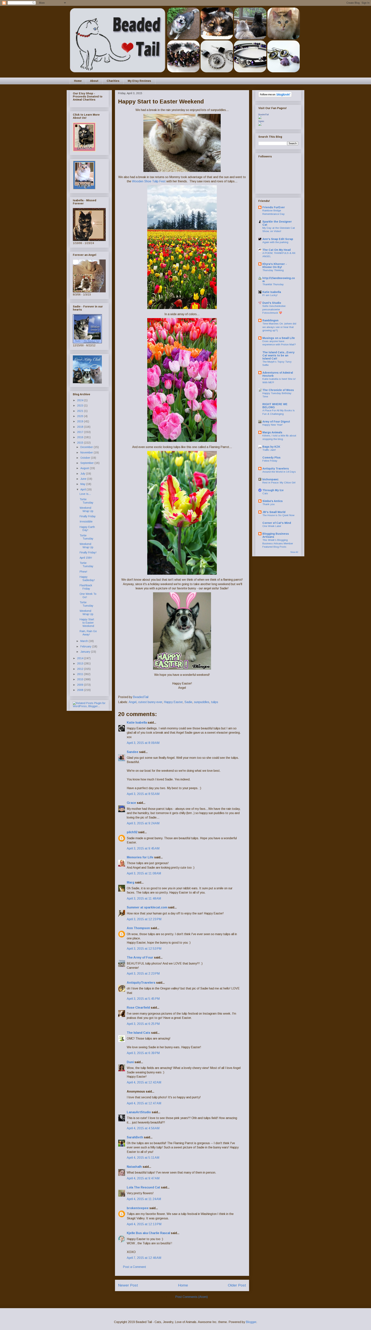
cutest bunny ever (150, 702)
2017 (80, 432)
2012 (80, 668)
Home (78, 80)
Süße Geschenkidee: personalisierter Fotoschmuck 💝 (274, 309)
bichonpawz (270, 479)
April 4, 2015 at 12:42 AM (144, 1082)
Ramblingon (270, 320)
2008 (80, 689)
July (83, 473)
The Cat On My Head (276, 249)
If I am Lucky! (269, 295)
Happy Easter (173, 702)
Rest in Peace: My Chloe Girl (278, 482)
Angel (132, 702)
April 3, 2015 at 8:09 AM (143, 742)
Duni (130, 1062)
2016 (80, 437)
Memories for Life (140, 857)
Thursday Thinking (273, 270)
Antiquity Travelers (275, 468)
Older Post (237, 1285)
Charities (113, 80)
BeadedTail (263, 114)
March (84, 641)
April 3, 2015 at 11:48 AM (144, 898)
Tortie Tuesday (86, 501)
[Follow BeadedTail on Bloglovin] (275, 96)
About (94, 80)
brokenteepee (138, 1208)
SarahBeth (135, 1137)
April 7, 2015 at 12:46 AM (144, 1257)
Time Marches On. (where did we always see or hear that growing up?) (279, 327)
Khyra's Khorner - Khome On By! (274, 265)
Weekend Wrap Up (86, 509)
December (87, 447)
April (83, 489)
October (85, 457)
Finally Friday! (88, 552)
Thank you (268, 504)
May (83, 484)
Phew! (83, 571)
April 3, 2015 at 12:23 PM (144, 919)
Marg (130, 882)
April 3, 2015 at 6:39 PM (143, 1053)
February (86, 646)
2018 (80, 426)
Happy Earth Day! (87, 528)
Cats (265, 493)
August (85, 468)
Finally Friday (88, 516)
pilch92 (132, 832)
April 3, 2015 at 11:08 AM (144, 873)
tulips (214, 702)
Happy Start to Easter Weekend (87, 622)
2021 (80, 410)
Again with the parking (275, 242)
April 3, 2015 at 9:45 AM (143, 848)
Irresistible (86, 521)
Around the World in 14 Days (279, 471)
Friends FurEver (273, 207)
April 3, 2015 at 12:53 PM (144, 948)
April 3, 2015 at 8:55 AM (143, 794)
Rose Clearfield (138, 1007)
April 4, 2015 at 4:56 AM (143, 1128)
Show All (294, 552)
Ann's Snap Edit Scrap (277, 239)
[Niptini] (259, 124)
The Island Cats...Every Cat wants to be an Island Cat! (278, 355)
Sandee (132, 752)
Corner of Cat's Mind (276, 522)
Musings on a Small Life (278, 338)
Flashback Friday (86, 587)
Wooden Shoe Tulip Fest (149, 181)
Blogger (251, 1322)
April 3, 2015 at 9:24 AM (143, 823)
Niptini (261, 121)
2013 (80, 663)
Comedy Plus (271, 457)
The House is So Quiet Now (278, 515)
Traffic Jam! (269, 449)
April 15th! (86, 557)
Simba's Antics (272, 501)
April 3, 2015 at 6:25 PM (143, 1023)
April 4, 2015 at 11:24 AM (144, 1199)
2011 (80, 674)
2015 (80, 442)
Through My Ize (273, 490)
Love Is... (85, 493)
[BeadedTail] (259, 118)
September (87, 462)
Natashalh (134, 1166)
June (83, 478)
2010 (80, 679)
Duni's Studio (271, 302)
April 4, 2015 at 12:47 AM (144, 1103)
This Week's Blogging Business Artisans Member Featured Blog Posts (277, 543)
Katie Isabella (137, 722)
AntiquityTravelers (141, 982)
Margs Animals (272, 432)
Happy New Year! (272, 424)
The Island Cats (138, 1032)
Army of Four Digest (276, 421)
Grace (131, 802)
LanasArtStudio (139, 1112)
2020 (80, 416)
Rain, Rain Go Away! (88, 633)
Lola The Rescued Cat (143, 1187)
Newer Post (128, 1285)
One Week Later (271, 526)
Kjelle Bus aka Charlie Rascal (148, 1233)
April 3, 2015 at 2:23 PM (143, 973)
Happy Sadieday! (87, 578)
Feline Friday (269, 460)
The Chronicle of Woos (278, 390)
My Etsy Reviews (139, 80)
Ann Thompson (138, 928)
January (85, 651)
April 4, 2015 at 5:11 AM (143, 1157)
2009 (80, 684)
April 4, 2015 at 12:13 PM (144, 1224)
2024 (80, 400)
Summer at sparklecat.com (147, 907)
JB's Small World (273, 512)
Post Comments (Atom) (191, 1296)
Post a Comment (134, 1267)
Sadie (188, 702)
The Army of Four (140, 957)
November (87, 452)
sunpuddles (201, 702)
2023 (80, 405)
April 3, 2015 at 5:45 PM (143, 998)
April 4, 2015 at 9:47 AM (143, 1178)
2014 (80, 658)
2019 (80, 421)
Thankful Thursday (273, 284)
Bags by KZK (271, 446)
